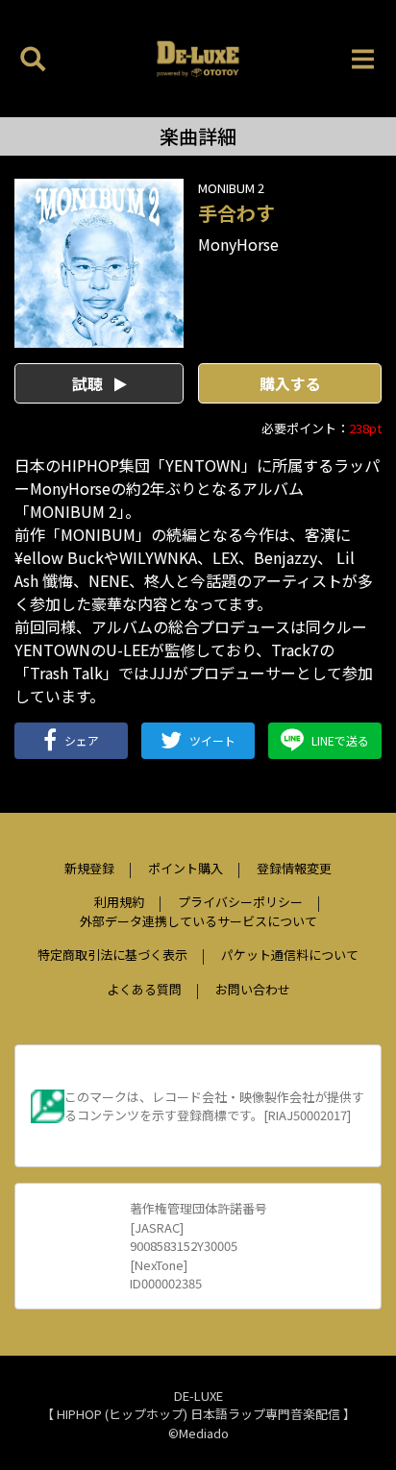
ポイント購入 (185, 868)
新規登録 (89, 868)
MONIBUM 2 (231, 188)
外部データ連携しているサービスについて (198, 921)
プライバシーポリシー (240, 902)
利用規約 (119, 902)
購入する (290, 383)
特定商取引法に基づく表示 (112, 954)
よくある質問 (144, 989)
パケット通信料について (290, 954)
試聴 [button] (89, 383)
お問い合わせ (252, 989)
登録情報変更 (294, 868)
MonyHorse (238, 244)
